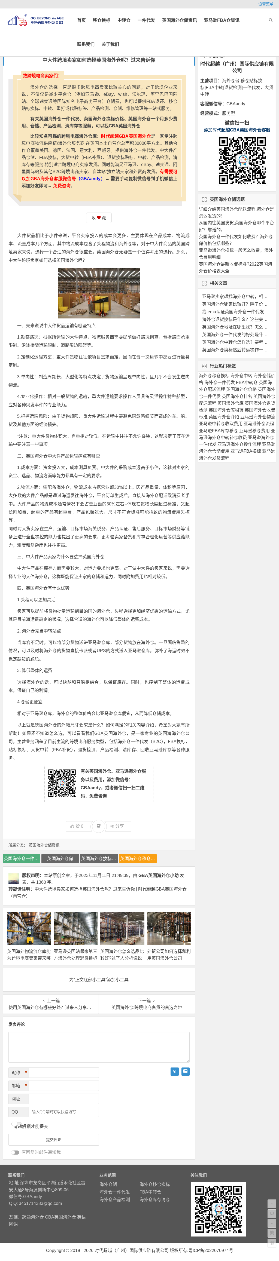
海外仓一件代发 (114, 1192)
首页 (81, 20)
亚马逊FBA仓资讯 (221, 20)
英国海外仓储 (60, 858)
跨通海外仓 (33, 1217)
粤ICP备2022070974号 (210, 1250)
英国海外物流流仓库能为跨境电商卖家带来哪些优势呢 (29, 958)
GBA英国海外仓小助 (158, 875)
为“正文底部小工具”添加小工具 (99, 979)
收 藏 (99, 218)
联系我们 (86, 44)
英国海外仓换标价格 (99, 858)
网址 (15, 1099)
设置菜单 (266, 4)
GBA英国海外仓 (60, 1217)
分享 (119, 826)
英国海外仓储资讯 (179, 20)
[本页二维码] (272, 1243)
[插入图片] (185, 1071)
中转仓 (124, 20)
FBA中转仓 (150, 1192)
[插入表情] (175, 1071)
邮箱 (19, 1086)
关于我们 (110, 44)
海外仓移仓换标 (155, 1184)
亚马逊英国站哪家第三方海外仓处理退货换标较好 (75, 958)
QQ (14, 1112)
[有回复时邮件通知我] (15, 1152)
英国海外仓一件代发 (22, 858)
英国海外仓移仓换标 (138, 858)
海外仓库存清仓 (155, 1199)
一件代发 (146, 20)
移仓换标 (101, 20)
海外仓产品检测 (114, 1199)
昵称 (19, 1073)
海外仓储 (108, 1184)
